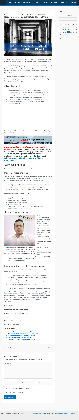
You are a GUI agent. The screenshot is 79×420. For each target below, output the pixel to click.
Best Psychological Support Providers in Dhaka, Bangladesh (24, 332)
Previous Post (6, 347)
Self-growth (26, 2)
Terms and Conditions (57, 413)
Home (9, 2)
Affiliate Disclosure (36, 413)
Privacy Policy (46, 413)
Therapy (45, 2)
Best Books (64, 2)
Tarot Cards (54, 2)
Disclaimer (67, 413)
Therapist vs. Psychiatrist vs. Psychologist (19, 337)
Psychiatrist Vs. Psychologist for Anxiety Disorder (22, 339)
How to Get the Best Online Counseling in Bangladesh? (23, 333)
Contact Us (74, 413)
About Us (73, 2)
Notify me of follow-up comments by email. (17, 388)
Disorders (36, 2)
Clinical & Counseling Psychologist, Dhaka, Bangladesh (23, 159)
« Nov (60, 39)
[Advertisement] (28, 116)
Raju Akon (8, 247)
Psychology (16, 2)
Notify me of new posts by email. (14, 392)
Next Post (51, 347)
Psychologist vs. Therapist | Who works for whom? (22, 335)
